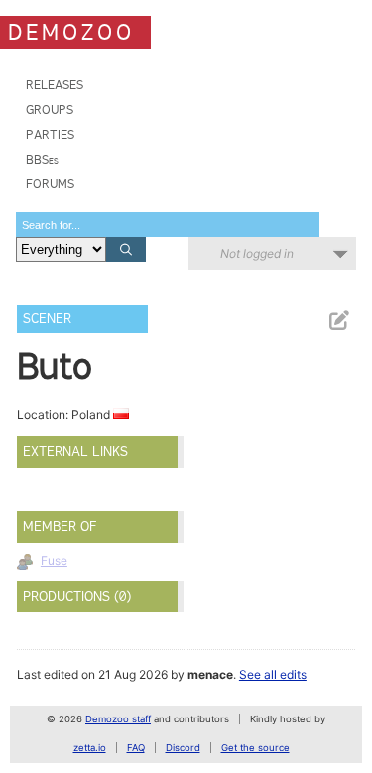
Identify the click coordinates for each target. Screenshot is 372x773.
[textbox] (167, 224)
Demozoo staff (118, 719)
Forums (50, 183)
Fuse (54, 560)
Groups (49, 109)
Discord (183, 747)
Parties (50, 134)
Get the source (255, 747)
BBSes (42, 159)
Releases (54, 84)
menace (210, 674)
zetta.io (89, 747)
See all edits (273, 674)
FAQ (136, 747)
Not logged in (257, 253)
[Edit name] (338, 320)
